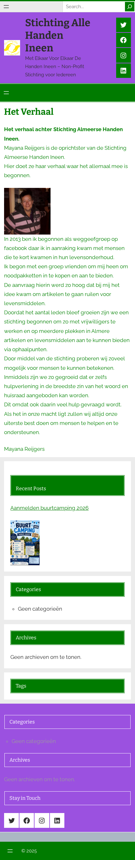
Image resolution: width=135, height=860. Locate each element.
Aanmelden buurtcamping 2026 (49, 508)
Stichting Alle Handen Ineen (57, 35)
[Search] (129, 6)
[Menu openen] (6, 7)
